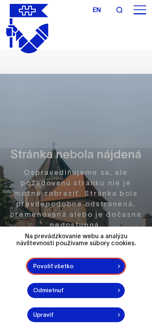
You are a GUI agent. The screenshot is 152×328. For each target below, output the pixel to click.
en (97, 9)
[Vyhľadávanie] (119, 9)
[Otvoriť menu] (140, 9)
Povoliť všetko (53, 266)
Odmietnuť (48, 290)
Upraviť (43, 314)
